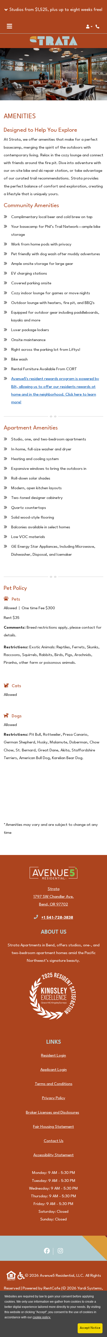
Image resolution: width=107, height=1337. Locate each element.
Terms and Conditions (53, 1084)
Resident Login (53, 1055)
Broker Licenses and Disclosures (52, 1113)
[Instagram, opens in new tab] (60, 1251)
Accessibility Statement (53, 1155)
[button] (53, 10)
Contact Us (53, 1141)
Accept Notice (90, 1328)
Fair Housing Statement (53, 1127)
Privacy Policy (53, 1098)
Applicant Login (53, 1070)
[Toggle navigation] (9, 26)
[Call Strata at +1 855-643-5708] (98, 26)
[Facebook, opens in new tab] (47, 1251)
